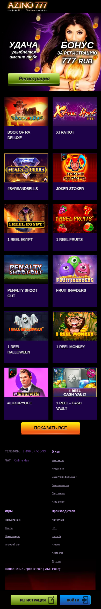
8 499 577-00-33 (34, 451)
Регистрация (33, 600)
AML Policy (53, 569)
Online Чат (21, 460)
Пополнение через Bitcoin (24, 569)
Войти (73, 600)
